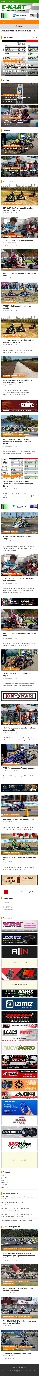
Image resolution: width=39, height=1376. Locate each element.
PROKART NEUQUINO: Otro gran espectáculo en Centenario (15, 121)
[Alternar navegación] (3, 22)
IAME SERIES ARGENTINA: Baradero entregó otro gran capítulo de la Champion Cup (19, 1255)
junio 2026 (4, 1180)
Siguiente (31, 892)
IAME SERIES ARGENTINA (25, 1249)
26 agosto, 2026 (7, 73)
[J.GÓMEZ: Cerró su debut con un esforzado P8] (19, 844)
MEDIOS (17, 95)
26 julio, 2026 (7, 1325)
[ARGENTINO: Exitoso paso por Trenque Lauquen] (19, 523)
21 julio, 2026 (7, 1358)
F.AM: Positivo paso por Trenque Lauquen (19, 768)
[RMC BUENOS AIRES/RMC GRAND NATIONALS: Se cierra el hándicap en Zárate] (19, 426)
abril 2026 (4, 1185)
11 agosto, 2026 (7, 1260)
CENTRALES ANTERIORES (10, 1249)
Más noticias (8, 181)
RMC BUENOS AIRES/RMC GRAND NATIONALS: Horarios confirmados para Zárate (19, 68)
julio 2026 (4, 1178)
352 (22, 892)
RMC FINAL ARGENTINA (17, 375)
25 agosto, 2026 (7, 245)
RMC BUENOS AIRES (16, 60)
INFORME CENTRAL (23, 1281)
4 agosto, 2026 (7, 1293)
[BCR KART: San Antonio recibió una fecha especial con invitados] (19, 327)
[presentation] (33, 37)
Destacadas (8, 37)
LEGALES (19, 236)
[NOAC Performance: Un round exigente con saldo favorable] (19, 714)
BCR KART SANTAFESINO (10, 203)
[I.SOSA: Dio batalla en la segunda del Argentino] (19, 660)
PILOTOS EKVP (15, 145)
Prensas (6, 131)
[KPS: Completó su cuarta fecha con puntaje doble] (19, 620)
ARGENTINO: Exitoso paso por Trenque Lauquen (16, 1221)
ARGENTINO (6, 145)
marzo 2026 (5, 1187)
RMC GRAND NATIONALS (9, 62)
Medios (6, 80)
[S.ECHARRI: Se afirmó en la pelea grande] (19, 806)
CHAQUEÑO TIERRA (8, 95)
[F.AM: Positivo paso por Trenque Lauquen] (19, 755)
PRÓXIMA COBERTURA (17, 432)
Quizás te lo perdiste (11, 1227)
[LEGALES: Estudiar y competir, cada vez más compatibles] (19, 565)
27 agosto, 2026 (7, 212)
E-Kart (15, 73)
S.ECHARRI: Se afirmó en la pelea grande (18, 819)
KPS (10, 269)
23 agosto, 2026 (7, 310)
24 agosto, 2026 (7, 152)
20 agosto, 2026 (7, 102)
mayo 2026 (4, 1182)
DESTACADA (6, 60)
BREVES (20, 203)
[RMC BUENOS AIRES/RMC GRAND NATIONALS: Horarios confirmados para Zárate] (19, 468)
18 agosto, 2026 (7, 124)
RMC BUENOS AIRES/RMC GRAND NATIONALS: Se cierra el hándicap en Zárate (17, 441)
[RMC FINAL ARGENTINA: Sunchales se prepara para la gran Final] (19, 367)
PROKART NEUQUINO (14, 117)
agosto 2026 (5, 1175)
